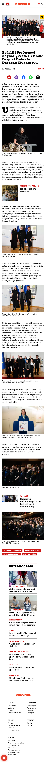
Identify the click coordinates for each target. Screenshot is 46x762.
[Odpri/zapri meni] (5, 4)
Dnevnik (11, 723)
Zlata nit (30, 725)
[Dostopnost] (7, 4)
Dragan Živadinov (11, 554)
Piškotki (11, 747)
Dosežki (11, 710)
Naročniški (12, 740)
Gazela (29, 723)
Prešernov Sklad (32, 550)
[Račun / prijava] (39, 4)
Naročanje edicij (13, 730)
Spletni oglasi (31, 706)
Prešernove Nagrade (12, 550)
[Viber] (16, 77)
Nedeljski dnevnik (14, 725)
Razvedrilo (12, 728)
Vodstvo (11, 708)
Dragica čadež (29, 554)
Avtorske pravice (14, 750)
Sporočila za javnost (15, 713)
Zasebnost (12, 755)
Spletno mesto (13, 745)
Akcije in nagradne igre (16, 743)
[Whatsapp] (31, 77)
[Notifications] (4, 758)
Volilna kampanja (14, 752)
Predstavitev (12, 706)
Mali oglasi (30, 713)
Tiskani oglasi (31, 708)
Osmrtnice (30, 710)
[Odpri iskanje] (42, 4)
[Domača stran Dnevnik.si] (23, 4)
